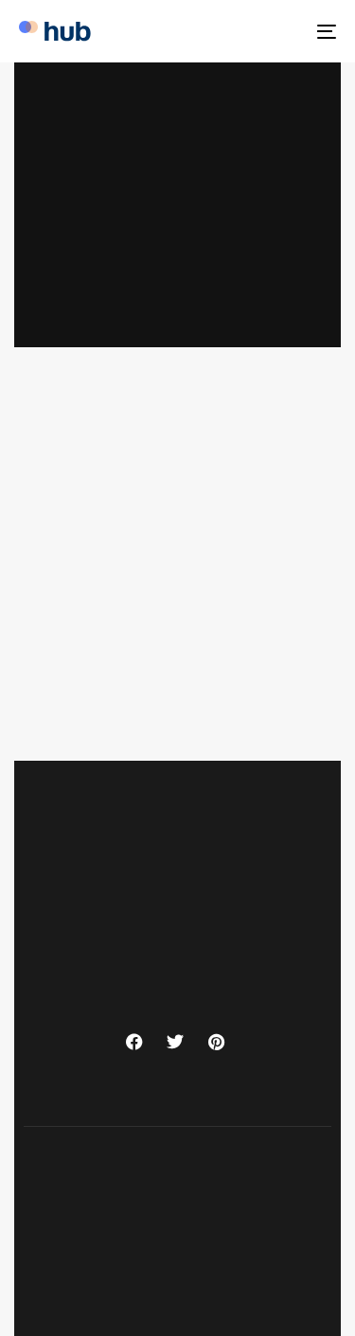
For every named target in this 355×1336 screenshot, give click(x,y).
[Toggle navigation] (283, 31)
